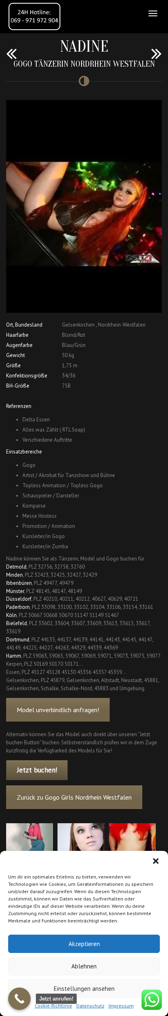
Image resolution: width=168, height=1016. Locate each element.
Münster (15, 591)
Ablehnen (84, 966)
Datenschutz (90, 1006)
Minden (14, 574)
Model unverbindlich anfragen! (58, 710)
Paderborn (18, 607)
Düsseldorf (18, 598)
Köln (11, 615)
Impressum (121, 1006)
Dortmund (17, 639)
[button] (156, 861)
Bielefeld (16, 623)
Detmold (16, 566)
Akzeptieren (84, 944)
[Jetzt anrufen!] (19, 999)
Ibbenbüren (19, 583)
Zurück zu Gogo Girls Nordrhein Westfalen (74, 797)
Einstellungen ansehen (84, 988)
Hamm (13, 655)
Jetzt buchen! (37, 769)
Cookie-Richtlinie (53, 1006)
